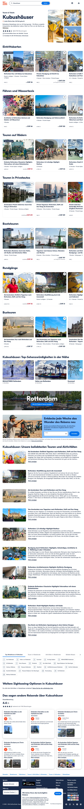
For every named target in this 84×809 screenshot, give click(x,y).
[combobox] (25, 3)
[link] (18, 68)
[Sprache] (72, 3)
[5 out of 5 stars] (15, 715)
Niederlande (13, 774)
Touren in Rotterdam (55, 774)
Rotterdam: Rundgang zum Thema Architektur (67, 712)
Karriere (58, 785)
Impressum (39, 785)
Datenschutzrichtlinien (37, 441)
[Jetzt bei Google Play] (29, 784)
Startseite (5, 774)
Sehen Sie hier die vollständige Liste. (43, 688)
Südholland (22, 774)
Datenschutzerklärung (41, 788)
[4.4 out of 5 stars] (7, 706)
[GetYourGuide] (5, 3)
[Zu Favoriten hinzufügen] (32, 52)
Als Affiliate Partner (72, 790)
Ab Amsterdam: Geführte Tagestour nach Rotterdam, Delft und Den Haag (41, 743)
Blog (57, 788)
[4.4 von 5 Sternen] (7, 31)
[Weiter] (81, 68)
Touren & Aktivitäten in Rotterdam (37, 774)
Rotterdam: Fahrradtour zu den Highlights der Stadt (13, 712)
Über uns (58, 782)
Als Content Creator (72, 787)
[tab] (14, 654)
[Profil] (78, 3)
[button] (18, 68)
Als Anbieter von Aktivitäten (71, 783)
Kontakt (38, 782)
